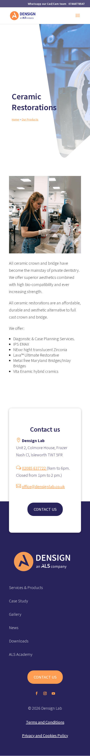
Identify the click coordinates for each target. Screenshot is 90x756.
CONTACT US (45, 509)
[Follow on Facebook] (36, 693)
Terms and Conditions (45, 722)
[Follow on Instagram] (45, 693)
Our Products (30, 119)
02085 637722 (34, 468)
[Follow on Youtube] (53, 693)
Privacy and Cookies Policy (45, 735)
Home (15, 119)
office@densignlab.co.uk (43, 486)
